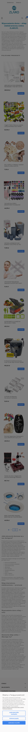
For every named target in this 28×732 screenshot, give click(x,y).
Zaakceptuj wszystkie (14, 722)
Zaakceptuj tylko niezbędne (14, 713)
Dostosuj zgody (14, 718)
